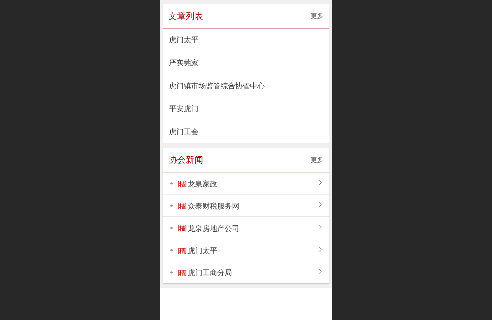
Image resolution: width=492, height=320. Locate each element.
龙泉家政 (202, 184)
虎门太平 (202, 250)
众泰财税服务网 (213, 206)
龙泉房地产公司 (213, 228)
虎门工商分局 (210, 272)
